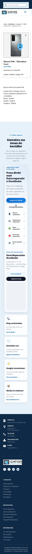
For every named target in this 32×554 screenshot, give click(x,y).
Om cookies (6, 540)
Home (5, 24)
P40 (25, 24)
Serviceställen (7, 492)
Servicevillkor (7, 534)
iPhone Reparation (8, 509)
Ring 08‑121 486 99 (16, 200)
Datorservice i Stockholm (10, 486)
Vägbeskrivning (16, 279)
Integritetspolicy (8, 537)
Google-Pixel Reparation (10, 520)
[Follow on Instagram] (13, 469)
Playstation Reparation (10, 514)
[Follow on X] (9, 469)
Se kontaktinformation (16, 206)
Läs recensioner (16, 274)
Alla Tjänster (7, 497)
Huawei (18, 24)
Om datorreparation (9, 532)
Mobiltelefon (11, 24)
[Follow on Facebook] (4, 469)
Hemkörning (7, 494)
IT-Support (6, 489)
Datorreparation (8, 484)
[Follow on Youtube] (18, 469)
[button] (25, 35)
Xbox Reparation (8, 517)
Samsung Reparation (9, 512)
